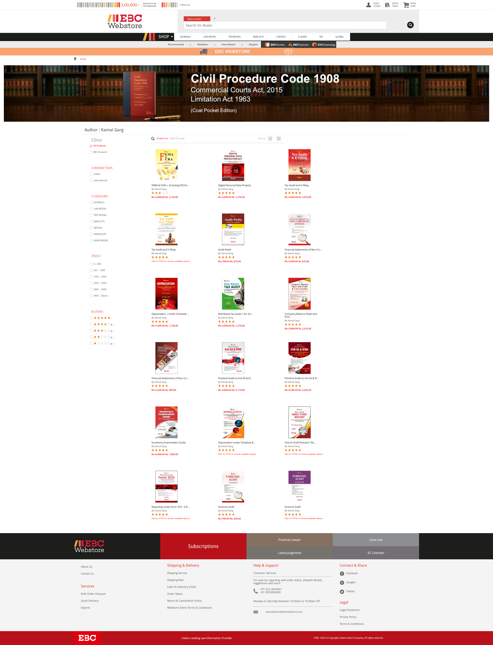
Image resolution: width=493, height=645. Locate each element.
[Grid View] (279, 138)
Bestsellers (202, 44)
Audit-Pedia (224, 249)
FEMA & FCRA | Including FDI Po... (170, 185)
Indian (97, 174)
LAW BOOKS (209, 36)
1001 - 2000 (100, 276)
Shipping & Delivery (183, 565)
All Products (99, 145)
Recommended (176, 44)
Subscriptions (203, 546)
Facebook (352, 573)
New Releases (228, 44)
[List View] (271, 138)
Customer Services (264, 573)
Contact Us (87, 573)
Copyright (334, 638)
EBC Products (100, 152)
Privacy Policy (348, 616)
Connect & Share (353, 565)
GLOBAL (339, 36)
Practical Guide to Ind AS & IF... (235, 378)
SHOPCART (413, 5)
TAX (321, 36)
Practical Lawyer (289, 540)
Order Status (175, 593)
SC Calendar (376, 553)
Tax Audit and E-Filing (297, 185)
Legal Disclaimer (350, 609)
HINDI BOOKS (101, 240)
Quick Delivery (90, 600)
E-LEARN (302, 36)
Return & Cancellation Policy (184, 600)
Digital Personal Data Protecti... (235, 185)
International (100, 180)
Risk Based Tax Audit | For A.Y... (235, 313)
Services (87, 586)
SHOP (165, 36)
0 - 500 (97, 264)
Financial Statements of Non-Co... (303, 249)
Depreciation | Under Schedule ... (170, 313)
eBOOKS (98, 227)
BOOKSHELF (395, 5)
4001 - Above (100, 295)
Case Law (375, 540)
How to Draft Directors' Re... (300, 442)
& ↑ (112, 324)
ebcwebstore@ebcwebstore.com (284, 611)
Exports (85, 607)
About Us (86, 566)
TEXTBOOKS (234, 36)
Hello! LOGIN (376, 5)
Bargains (253, 44)
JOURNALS (185, 36)
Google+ (351, 582)
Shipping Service (177, 573)
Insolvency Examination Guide (169, 442)
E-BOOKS (281, 36)
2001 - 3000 (100, 283)
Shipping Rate (175, 579)
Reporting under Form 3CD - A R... (170, 506)
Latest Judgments (289, 553)
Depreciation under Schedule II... (236, 442)
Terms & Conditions (352, 623)
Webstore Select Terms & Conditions (189, 607)
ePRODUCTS (100, 234)
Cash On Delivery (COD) (181, 586)
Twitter (350, 591)
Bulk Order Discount (93, 593)
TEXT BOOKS (100, 215)
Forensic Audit (226, 506)
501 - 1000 (99, 270)
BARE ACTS (258, 36)
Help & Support (265, 565)
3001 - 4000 (100, 289)
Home (83, 59)
